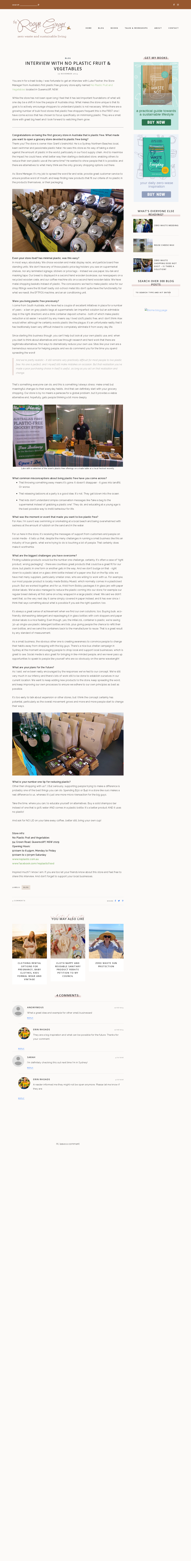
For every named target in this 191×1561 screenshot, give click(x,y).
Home (89, 28)
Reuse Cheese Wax (164, 245)
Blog (101, 28)
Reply (30, 1018)
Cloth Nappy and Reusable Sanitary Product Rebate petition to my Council (68, 969)
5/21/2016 (119, 1057)
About (158, 28)
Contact (173, 28)
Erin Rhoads (41, 1029)
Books (114, 28)
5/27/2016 (119, 1079)
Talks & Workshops (136, 28)
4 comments (18, 900)
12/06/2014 (119, 1007)
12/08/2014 (119, 1030)
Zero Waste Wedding (166, 225)
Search (15, 5)
